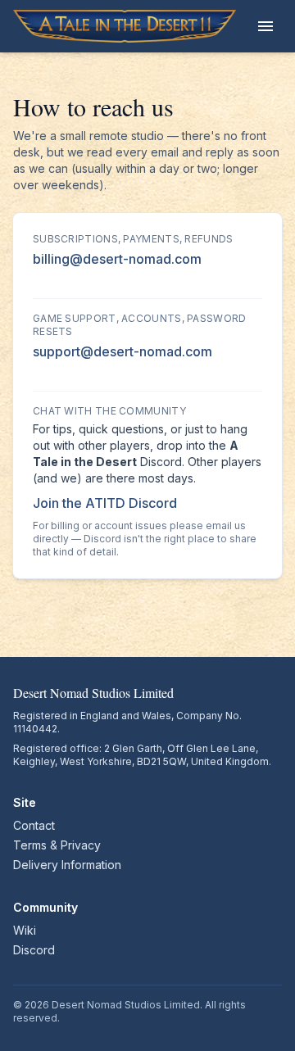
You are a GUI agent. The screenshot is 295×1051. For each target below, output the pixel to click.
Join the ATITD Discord (105, 503)
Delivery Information (67, 865)
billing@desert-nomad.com (117, 259)
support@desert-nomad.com (122, 351)
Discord (34, 950)
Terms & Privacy (57, 845)
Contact (34, 825)
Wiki (24, 930)
